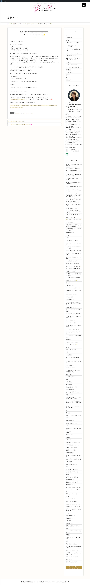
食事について (69, 559)
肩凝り (67, 513)
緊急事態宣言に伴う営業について (73, 506)
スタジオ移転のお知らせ (71, 307)
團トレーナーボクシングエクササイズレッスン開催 (73, 407)
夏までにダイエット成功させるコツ (73, 415)
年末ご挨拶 (68, 439)
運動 (67, 541)
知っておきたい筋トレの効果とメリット (73, 490)
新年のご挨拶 (69, 461)
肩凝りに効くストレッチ (71, 518)
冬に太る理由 (69, 384)
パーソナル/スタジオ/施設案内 (72, 67)
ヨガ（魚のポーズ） (70, 365)
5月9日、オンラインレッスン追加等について (73, 191)
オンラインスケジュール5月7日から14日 (73, 254)
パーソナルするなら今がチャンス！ (73, 313)
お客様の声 (68, 62)
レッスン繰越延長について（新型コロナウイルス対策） (73, 371)
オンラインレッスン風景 (71, 271)
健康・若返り (69, 381)
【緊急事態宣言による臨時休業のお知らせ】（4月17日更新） (73, 225)
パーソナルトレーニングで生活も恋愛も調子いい (73, 326)
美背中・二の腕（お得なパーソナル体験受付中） (73, 510)
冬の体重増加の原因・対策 (71, 387)
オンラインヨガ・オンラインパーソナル (73, 258)
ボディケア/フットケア (71, 55)
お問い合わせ (69, 80)
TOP (67, 35)
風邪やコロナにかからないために (73, 556)
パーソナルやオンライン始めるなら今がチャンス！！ (73, 317)
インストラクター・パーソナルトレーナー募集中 (73, 247)
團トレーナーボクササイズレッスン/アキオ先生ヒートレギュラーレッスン (73, 402)
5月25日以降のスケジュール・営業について (74, 187)
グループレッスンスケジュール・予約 (74, 46)
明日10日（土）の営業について (72, 469)
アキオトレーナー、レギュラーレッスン (73, 243)
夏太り (67, 418)
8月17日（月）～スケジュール (72, 201)
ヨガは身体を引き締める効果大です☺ (73, 358)
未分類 (67, 474)
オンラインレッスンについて (72, 261)
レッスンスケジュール (70, 367)
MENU (67, 40)
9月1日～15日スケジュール (71, 208)
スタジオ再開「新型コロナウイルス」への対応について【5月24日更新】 (73, 303)
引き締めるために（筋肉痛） (72, 447)
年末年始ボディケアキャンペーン (73, 442)
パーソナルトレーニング (71, 322)
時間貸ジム (68, 69)
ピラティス (68, 339)
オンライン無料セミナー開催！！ (73, 277)
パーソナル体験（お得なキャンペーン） (73, 332)
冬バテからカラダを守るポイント (73, 392)
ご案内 (67, 237)
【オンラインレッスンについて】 (18, 121)
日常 (67, 466)
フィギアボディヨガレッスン (72, 342)
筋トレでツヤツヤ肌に (70, 498)
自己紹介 (68, 534)
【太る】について (69, 222)
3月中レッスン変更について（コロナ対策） (73, 171)
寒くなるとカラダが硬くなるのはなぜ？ (73, 429)
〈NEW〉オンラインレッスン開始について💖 (21, 124)
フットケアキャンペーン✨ (71, 344)
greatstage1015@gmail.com (17, 99)
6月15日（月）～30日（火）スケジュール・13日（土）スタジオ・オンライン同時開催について (74, 195)
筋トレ (67, 496)
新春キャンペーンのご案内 (71, 464)
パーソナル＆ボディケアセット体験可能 (73, 336)
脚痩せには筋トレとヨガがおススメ (73, 525)
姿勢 (67, 425)
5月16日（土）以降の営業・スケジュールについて (74, 183)
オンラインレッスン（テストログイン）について (39, 31)
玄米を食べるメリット (70, 484)
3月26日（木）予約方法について (73, 168)
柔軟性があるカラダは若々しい (72, 477)
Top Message (69, 37)
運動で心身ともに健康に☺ (71, 543)
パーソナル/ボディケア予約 (73, 53)
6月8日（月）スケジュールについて (73, 199)
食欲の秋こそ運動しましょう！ (72, 561)
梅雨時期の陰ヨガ (69, 479)
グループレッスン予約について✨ (73, 287)
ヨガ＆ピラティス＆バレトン (73, 42)
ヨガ (67, 352)
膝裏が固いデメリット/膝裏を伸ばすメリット (73, 531)
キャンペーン (69, 282)
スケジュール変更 (69, 299)
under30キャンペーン (70, 217)
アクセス (68, 77)
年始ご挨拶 (68, 432)
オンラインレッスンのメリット (72, 263)
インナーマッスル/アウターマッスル (73, 250)
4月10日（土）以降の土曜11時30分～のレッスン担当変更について (74, 175)
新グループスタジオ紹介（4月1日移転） (73, 456)
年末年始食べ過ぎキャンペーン (72, 444)
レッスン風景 (69, 374)
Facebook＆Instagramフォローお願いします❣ (73, 211)
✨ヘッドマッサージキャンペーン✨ (73, 219)
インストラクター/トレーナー (72, 64)
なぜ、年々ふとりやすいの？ (72, 240)
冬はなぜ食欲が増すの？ (71, 389)
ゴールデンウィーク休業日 (71, 294)
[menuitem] (1, 1)
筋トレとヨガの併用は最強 (71, 501)
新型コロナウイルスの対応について (73, 459)
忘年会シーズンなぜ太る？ (71, 450)
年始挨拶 (68, 437)
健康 (67, 379)
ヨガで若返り (69, 354)
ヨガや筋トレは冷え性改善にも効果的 (73, 362)
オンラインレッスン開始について (73, 268)
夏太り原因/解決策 (70, 420)
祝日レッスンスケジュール (71, 493)
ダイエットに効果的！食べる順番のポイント (73, 310)
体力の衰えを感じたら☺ (71, 376)
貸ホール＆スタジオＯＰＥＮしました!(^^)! (73, 538)
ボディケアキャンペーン (71, 349)
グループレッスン (69, 285)
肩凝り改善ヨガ (69, 523)
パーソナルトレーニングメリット (73, 329)
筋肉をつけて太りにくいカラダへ (73, 504)
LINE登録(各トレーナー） (71, 72)
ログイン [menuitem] (4, 1)
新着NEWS (68, 74)
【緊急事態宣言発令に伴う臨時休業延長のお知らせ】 (73, 229)
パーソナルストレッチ (70, 320)
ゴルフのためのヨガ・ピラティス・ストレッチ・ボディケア (73, 59)
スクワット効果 (69, 296)
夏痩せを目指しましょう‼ (71, 423)
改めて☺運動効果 (69, 452)
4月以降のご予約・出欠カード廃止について (73, 179)
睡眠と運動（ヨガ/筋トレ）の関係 (73, 487)
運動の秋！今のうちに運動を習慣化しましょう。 (73, 547)
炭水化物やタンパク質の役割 (72, 482)
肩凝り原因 (68, 520)
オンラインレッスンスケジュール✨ (73, 266)
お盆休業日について (70, 232)
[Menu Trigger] (84, 5)
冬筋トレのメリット (70, 394)
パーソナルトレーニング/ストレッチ (74, 50)
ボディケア (68, 347)
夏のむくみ (68, 412)
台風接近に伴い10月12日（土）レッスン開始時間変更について (73, 398)
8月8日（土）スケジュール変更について (73, 205)
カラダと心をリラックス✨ (71, 280)
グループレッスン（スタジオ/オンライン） (73, 291)
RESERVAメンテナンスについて (73, 214)
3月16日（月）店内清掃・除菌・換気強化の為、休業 (74, 165)
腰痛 (67, 528)
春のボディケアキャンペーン (72, 471)
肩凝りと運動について (70, 515)
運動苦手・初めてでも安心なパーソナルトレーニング (73, 553)
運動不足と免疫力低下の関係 (72, 550)
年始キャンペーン (69, 434)
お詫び (67, 235)
